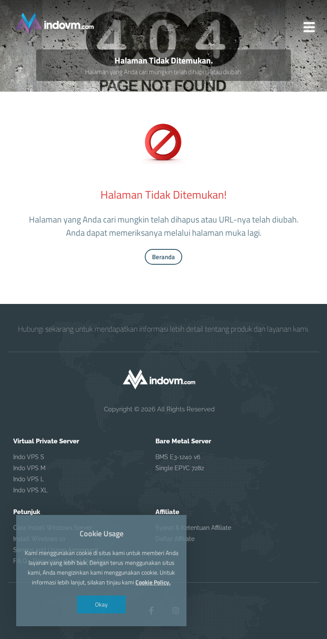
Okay (101, 604)
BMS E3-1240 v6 (177, 457)
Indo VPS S (28, 457)
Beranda (163, 257)
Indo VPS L (28, 479)
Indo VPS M (29, 468)
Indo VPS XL (30, 490)
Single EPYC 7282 (179, 468)
